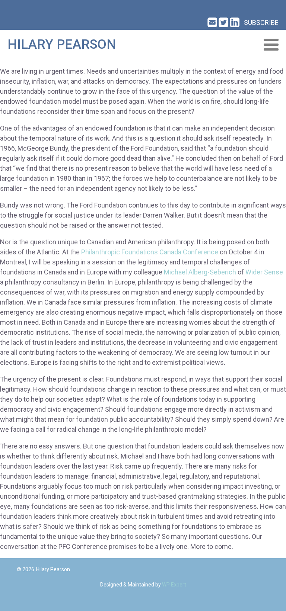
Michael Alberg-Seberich (200, 272)
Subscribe (261, 22)
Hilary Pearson (61, 44)
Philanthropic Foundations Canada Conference (149, 252)
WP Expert (174, 585)
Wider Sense (264, 272)
